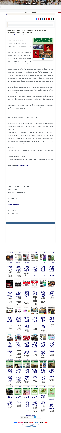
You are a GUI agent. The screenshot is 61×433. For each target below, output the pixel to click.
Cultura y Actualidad (10, 359)
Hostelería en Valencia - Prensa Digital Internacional (30, 424)
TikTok (41, 422)
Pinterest (31, 422)
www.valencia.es (11, 214)
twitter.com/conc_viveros (17, 172)
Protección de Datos (40, 427)
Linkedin (36, 422)
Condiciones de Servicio (34, 427)
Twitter (26, 422)
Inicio (7, 14)
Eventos (10, 14)
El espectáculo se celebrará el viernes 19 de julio (16, 34)
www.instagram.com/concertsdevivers (20, 175)
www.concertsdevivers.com (22, 165)
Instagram (20, 422)
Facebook (15, 422)
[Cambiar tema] (1, 7)
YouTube (46, 422)
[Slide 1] (43, 59)
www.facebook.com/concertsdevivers (20, 169)
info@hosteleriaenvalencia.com (26, 427)
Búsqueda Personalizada (30, 415)
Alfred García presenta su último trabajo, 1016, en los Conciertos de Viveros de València (26, 32)
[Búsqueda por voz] (33, 417)
